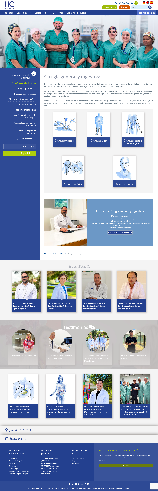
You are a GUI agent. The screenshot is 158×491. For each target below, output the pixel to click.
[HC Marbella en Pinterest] (88, 484)
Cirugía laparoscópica (26, 88)
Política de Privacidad (99, 488)
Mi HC (125, 7)
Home (46, 254)
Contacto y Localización (78, 12)
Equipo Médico (41, 12)
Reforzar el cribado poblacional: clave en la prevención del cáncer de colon (58, 410)
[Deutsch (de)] (143, 2)
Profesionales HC (80, 452)
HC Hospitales (35, 488)
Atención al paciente (47, 452)
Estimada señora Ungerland (24, 355)
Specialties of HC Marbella (58, 254)
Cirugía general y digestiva (21, 76)
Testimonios (143, 12)
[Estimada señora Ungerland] (23, 341)
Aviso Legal (87, 488)
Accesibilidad (125, 488)
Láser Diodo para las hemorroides (27, 132)
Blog (153, 12)
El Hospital (58, 12)
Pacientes (8, 12)
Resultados (76, 463)
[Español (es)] (151, 2)
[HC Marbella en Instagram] (82, 484)
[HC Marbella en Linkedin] (79, 484)
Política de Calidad (67, 488)
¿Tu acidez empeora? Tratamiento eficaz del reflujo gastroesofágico (20, 409)
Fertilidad (12, 466)
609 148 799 (47, 461)
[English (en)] (147, 2)
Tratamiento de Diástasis (25, 94)
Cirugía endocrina (124, 184)
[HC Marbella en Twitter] (72, 484)
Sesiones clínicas (78, 458)
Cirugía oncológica (73, 184)
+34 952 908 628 (125, 3)
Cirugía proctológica (27, 104)
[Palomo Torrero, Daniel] (26, 285)
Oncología (13, 458)
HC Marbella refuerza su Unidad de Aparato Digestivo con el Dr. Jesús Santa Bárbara (96, 410)
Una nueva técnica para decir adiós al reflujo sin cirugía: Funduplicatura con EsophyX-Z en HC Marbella (134, 410)
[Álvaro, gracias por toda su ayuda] (134, 341)
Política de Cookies (113, 488)
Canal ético (78, 488)
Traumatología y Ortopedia (19, 474)
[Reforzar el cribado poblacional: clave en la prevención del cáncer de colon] (60, 389)
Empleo (75, 461)
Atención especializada (16, 452)
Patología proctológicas (25, 110)
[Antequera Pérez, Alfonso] (96, 285)
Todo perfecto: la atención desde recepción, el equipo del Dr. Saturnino (96, 358)
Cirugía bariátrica (99, 141)
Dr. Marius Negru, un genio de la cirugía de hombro (59, 356)
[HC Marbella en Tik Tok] (85, 484)
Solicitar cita (110, 7)
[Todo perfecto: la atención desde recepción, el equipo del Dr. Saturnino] (97, 341)
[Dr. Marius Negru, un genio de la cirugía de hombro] (60, 341)
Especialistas (77, 266)
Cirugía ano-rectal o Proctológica (133, 142)
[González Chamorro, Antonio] (131, 285)
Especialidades (24, 12)
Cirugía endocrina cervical (24, 138)
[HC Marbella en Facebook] (70, 484)
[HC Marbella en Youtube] (75, 484)
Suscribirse (126, 465)
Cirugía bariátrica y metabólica (22, 99)
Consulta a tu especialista (120, 232)
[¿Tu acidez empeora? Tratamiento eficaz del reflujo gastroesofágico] (23, 389)
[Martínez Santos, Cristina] (61, 285)
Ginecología (13, 468)
